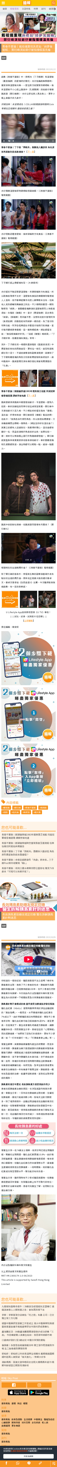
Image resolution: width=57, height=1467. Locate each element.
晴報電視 (14, 9)
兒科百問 (26, 1422)
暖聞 (25, 1403)
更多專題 (16, 1425)
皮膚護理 (5, 1425)
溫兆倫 (16, 812)
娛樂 (4, 58)
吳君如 (27, 812)
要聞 (14, 1403)
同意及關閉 (28, 1456)
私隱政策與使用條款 (19, 1451)
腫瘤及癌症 (49, 1419)
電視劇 (44, 807)
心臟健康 (5, 1422)
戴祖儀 (7, 807)
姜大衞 (38, 812)
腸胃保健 (16, 1422)
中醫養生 (38, 1419)
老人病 (45, 1422)
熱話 (19, 1403)
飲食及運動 (17, 1419)
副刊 (43, 9)
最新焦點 (5, 1403)
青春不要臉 (31, 807)
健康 (5, 9)
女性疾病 (36, 1422)
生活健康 (28, 1419)
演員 (6, 812)
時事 (36, 9)
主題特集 (26, 9)
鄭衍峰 (18, 807)
